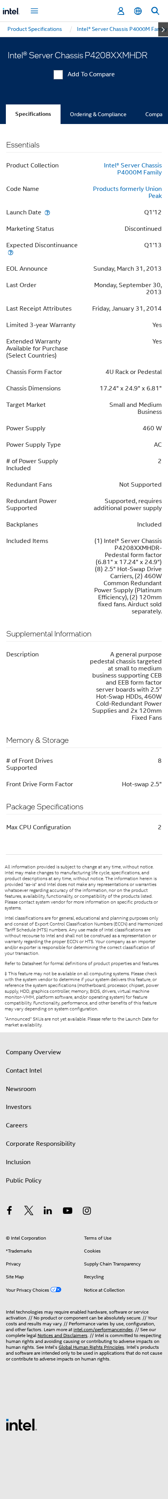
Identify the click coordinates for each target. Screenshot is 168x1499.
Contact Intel (24, 1071)
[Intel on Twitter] (29, 1212)
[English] (138, 11)
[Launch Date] (47, 212)
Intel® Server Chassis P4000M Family (133, 169)
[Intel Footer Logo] (21, 1424)
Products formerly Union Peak (127, 192)
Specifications (33, 114)
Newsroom (21, 1089)
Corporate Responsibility (40, 1144)
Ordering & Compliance (98, 114)
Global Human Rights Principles (91, 1347)
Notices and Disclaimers (63, 1335)
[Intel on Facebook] (9, 1212)
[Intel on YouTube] (67, 1212)
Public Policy (23, 1180)
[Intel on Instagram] (86, 1212)
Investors (18, 1107)
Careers (16, 1125)
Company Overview (33, 1052)
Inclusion (18, 1162)
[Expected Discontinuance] (10, 252)
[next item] (163, 29)
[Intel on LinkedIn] (48, 1212)
